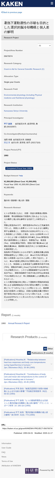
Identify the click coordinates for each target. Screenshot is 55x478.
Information (6, 443)
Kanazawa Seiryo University (16, 111)
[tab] (29, 337)
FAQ (3, 452)
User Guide (6, 448)
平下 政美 (8, 124)
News (4, 457)
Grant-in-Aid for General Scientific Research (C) (24, 69)
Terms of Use (7, 461)
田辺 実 (7, 142)
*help (21, 176)
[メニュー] (52, 3)
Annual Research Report (19, 323)
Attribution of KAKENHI (11, 466)
